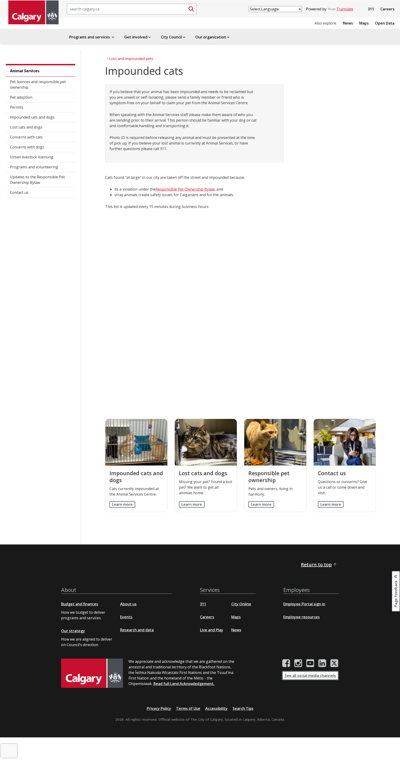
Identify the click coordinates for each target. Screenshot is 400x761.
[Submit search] (191, 9)
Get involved (135, 37)
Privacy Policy (159, 708)
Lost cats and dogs (26, 127)
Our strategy (73, 630)
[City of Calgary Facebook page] (286, 663)
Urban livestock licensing (31, 157)
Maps (364, 23)
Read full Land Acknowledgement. (184, 683)
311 (371, 9)
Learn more (122, 504)
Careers (387, 9)
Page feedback (395, 593)
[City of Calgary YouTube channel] (310, 663)
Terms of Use (188, 708)
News (348, 23)
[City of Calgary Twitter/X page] (334, 663)
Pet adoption (21, 97)
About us (128, 604)
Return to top (316, 564)
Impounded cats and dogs (32, 117)
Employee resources (301, 616)
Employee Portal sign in (304, 604)
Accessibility (216, 708)
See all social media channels (310, 675)
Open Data (384, 23)
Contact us (19, 192)
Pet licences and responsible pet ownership (38, 84)
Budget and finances (79, 604)
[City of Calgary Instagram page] (298, 663)
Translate (344, 9)
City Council (171, 37)
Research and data (137, 629)
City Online (241, 604)
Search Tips (243, 708)
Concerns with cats (26, 137)
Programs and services (90, 37)
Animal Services (24, 70)
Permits (16, 107)
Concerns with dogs (27, 147)
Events (126, 616)
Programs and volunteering (34, 167)
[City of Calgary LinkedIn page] (322, 663)
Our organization (210, 37)
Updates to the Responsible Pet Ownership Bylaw (37, 179)
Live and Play (211, 629)
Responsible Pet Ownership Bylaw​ (185, 189)
